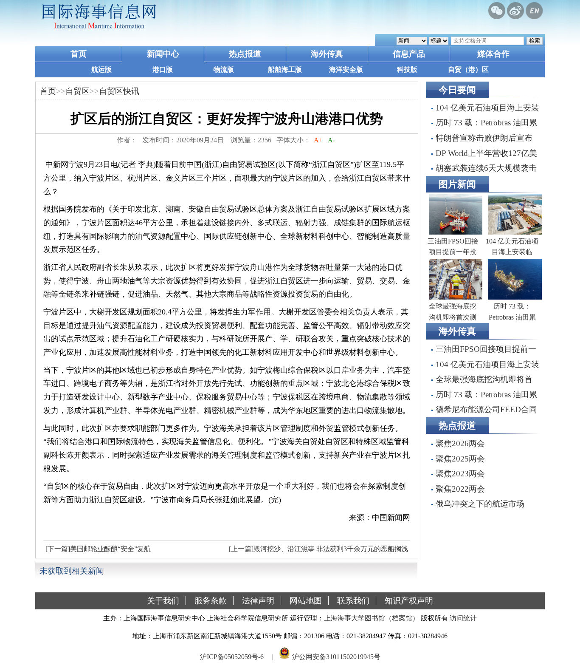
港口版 (162, 69)
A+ (318, 140)
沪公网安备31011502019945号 (336, 656)
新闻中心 (163, 53)
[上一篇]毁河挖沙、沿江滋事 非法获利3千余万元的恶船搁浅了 (317, 551)
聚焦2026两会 (460, 443)
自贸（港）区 (468, 69)
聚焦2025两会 (460, 458)
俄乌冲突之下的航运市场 (480, 503)
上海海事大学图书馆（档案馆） (371, 618)
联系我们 (353, 600)
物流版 (224, 69)
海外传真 (327, 53)
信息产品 (409, 53)
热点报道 (245, 53)
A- (331, 140)
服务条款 (210, 600)
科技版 (407, 69)
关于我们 (163, 600)
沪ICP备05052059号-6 (232, 656)
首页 (78, 53)
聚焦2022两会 (460, 488)
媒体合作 (493, 53)
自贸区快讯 (119, 91)
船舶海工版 (285, 69)
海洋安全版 (346, 69)
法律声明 (258, 600)
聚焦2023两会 (460, 473)
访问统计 (463, 618)
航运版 (101, 69)
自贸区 (77, 91)
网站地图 (306, 600)
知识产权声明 (409, 600)
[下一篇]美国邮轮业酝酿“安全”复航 (98, 548)
